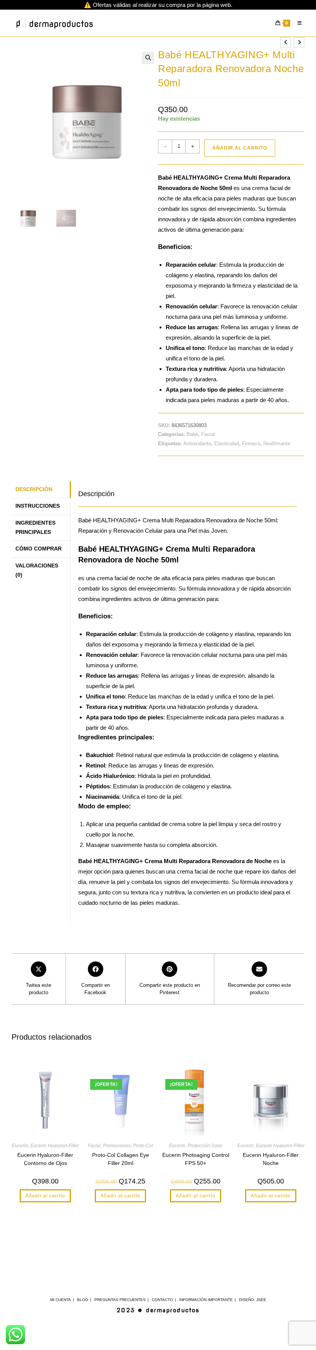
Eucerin (20, 1145)
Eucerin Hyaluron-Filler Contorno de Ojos (45, 1159)
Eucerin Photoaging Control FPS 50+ (195, 1159)
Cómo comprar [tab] (38, 549)
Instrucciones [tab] (37, 506)
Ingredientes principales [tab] (35, 527)
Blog (82, 1300)
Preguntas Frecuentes (120, 1300)
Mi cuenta (60, 1300)
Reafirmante (276, 443)
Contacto (162, 1300)
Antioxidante (197, 443)
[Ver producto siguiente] (299, 42)
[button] (148, 58)
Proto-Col (143, 1145)
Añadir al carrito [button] (45, 1196)
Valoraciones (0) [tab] (36, 570)
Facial (208, 434)
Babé (192, 434)
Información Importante (206, 1300)
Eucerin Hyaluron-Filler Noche (271, 1159)
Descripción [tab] (33, 489)
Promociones (117, 1145)
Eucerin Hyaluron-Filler (54, 1145)
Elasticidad (226, 443)
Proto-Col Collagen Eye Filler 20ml (120, 1159)
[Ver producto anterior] (285, 42)
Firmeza (251, 443)
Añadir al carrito (239, 148)
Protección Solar (205, 1145)
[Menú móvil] (298, 23)
